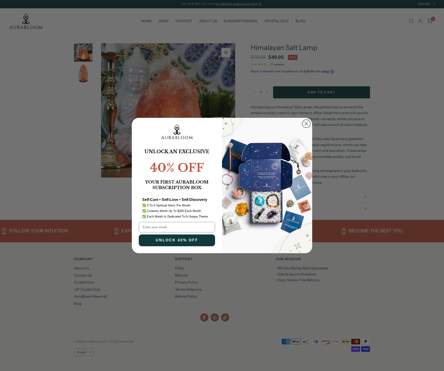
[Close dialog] (306, 124)
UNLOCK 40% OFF (177, 240)
